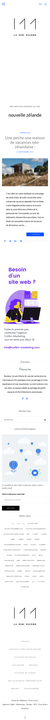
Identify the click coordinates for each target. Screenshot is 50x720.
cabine (12, 539)
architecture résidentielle (36, 529)
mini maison (9, 566)
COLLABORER (18, 665)
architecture (32, 523)
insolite (43, 550)
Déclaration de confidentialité (25, 681)
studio (27, 576)
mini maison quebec (23, 566)
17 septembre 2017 (25, 152)
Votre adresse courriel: (13, 494)
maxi (34, 555)
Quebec (19, 571)
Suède (41, 576)
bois (28, 534)
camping (21, 539)
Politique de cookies (25, 673)
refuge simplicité (39, 571)
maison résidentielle (22, 555)
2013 (18, 523)
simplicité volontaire (14, 576)
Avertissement (31, 689)
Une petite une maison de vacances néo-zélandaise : (25, 142)
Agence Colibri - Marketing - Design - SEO (19, 704)
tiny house (9, 581)
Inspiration (25, 133)
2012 (13, 523)
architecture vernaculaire (13, 534)
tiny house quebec (22, 581)
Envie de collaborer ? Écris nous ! (25, 700)
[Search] (45, 420)
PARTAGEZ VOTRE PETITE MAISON (25, 649)
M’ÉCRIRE (33, 665)
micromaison (9, 560)
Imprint (15, 689)
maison (9, 555)
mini (18, 560)
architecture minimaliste (13, 529)
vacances (41, 581)
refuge (27, 571)
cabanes (44, 534)
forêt (26, 545)
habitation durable (30, 550)
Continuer (35, 234)
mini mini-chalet (39, 566)
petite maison (9, 571)
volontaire (25, 587)
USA (33, 581)
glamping (42, 545)
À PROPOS (25, 641)
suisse (34, 576)
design (29, 539)
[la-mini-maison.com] (25, 26)
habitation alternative (12, 550)
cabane (35, 534)
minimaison (41, 560)
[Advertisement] (25, 72)
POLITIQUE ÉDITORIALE (25, 657)
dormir (36, 539)
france (33, 545)
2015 (23, 523)
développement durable (12, 545)
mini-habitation (28, 560)
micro (41, 555)
